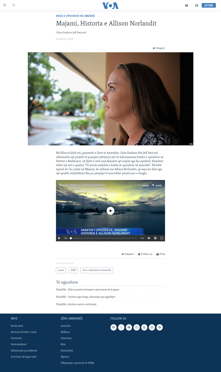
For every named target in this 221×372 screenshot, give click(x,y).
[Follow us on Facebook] (113, 327)
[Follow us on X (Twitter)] (121, 327)
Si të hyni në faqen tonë (23, 357)
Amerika (66, 326)
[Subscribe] (159, 327)
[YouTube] (187, 5)
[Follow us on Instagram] (136, 327)
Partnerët (16, 338)
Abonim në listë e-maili (24, 332)
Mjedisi (65, 357)
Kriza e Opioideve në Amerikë (75, 16)
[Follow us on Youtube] (129, 327)
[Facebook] (197, 5)
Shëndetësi (67, 350)
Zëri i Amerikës (71, 189)
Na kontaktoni (19, 344)
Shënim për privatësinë (24, 350)
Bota (63, 344)
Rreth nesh (17, 326)
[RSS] (144, 327)
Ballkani (65, 332)
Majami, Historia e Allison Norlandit (82, 185)
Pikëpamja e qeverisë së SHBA (77, 363)
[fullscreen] (162, 238)
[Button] (159, 48)
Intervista (66, 338)
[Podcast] (152, 327)
